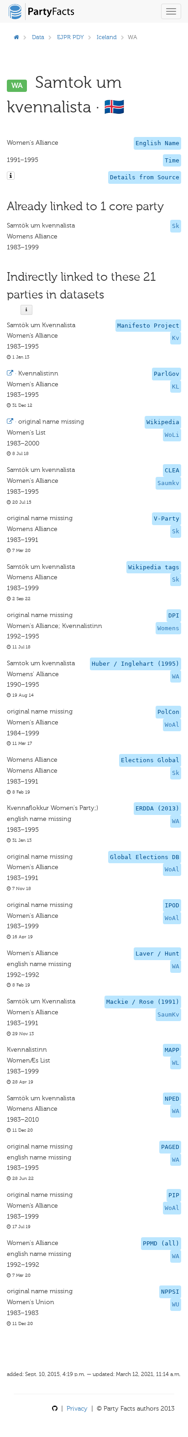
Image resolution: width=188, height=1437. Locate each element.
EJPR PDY (70, 37)
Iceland (107, 37)
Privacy (77, 1408)
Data (38, 37)
